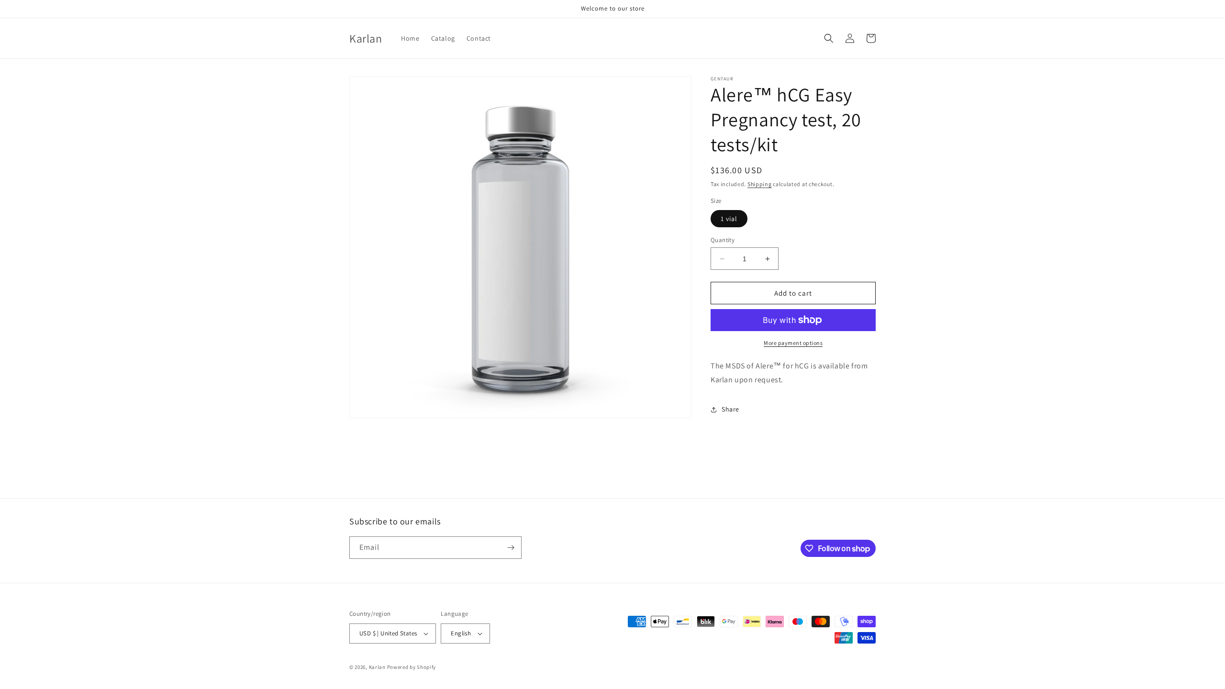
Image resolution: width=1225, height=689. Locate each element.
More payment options (793, 342)
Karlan (377, 667)
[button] (828, 38)
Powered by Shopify (411, 667)
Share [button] (730, 409)
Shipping (759, 184)
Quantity (723, 240)
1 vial (729, 218)
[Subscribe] (510, 547)
